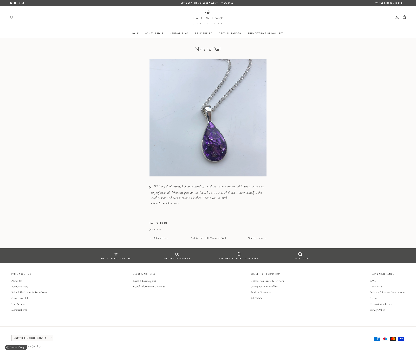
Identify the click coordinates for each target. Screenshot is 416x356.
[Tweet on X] (157, 223)
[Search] (12, 17)
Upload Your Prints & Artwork (267, 280)
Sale (135, 33)
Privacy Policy (377, 309)
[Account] (396, 17)
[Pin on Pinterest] (165, 223)
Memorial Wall (19, 309)
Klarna (373, 298)
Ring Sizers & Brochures (266, 33)
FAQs (373, 280)
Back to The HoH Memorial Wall (208, 238)
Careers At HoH (20, 298)
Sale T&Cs (256, 298)
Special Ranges (230, 33)
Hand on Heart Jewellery (29, 346)
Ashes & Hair (154, 33)
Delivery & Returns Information (387, 292)
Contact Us (376, 286)
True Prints (203, 33)
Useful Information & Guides (149, 286)
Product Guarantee (261, 292)
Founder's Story (19, 286)
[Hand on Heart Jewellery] (208, 17)
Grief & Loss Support (144, 280)
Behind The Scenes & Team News (29, 292)
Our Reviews (18, 304)
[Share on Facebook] (161, 223)
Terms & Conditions (381, 304)
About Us (16, 280)
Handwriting (179, 33)
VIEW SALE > (228, 3)
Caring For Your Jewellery (264, 286)
